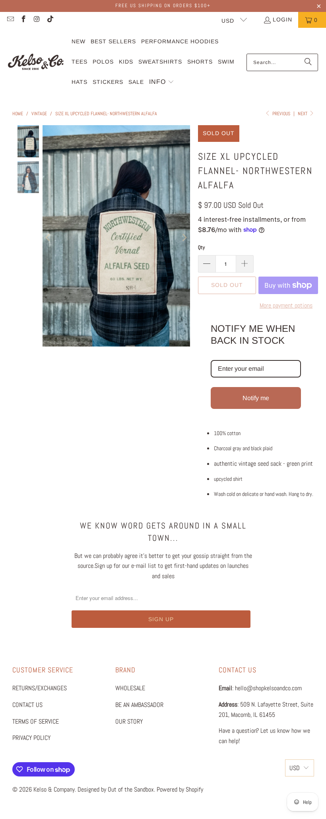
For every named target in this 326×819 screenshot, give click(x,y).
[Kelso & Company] (36, 62)
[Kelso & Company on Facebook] (23, 20)
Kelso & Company (54, 789)
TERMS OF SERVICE (35, 721)
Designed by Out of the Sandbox (116, 789)
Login (282, 19)
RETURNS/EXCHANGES (39, 688)
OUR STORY (129, 721)
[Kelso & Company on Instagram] (37, 20)
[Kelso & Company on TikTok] (50, 20)
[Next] (184, 237)
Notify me (256, 398)
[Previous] (48, 237)
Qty (201, 247)
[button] (161, 82)
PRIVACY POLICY (31, 738)
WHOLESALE (130, 688)
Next (303, 113)
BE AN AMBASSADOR (139, 705)
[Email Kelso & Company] (10, 20)
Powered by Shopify (180, 789)
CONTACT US (27, 705)
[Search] (308, 62)
